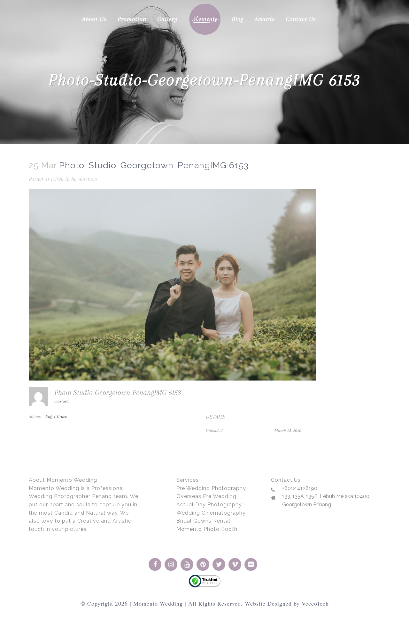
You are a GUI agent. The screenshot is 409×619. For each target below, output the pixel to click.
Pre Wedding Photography (211, 488)
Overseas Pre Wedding (206, 496)
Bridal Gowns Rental (203, 521)
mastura (87, 179)
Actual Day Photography (209, 505)
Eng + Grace (56, 416)
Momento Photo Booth (206, 529)
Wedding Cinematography (211, 513)
